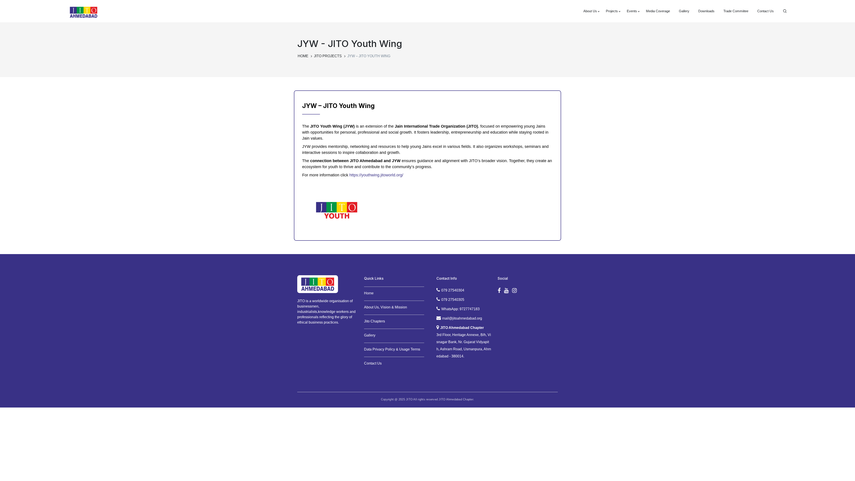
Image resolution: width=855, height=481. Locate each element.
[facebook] (499, 291)
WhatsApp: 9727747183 (460, 309)
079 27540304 (452, 290)
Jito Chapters (374, 321)
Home (303, 56)
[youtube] (506, 291)
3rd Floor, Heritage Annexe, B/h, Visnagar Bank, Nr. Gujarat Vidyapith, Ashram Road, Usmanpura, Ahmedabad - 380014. (463, 342)
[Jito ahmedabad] (83, 12)
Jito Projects (328, 56)
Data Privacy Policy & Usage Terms (392, 349)
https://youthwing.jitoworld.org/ (376, 175)
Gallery (369, 335)
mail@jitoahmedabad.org (462, 318)
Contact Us (373, 363)
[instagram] (514, 291)
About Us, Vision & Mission (385, 307)
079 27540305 (452, 300)
